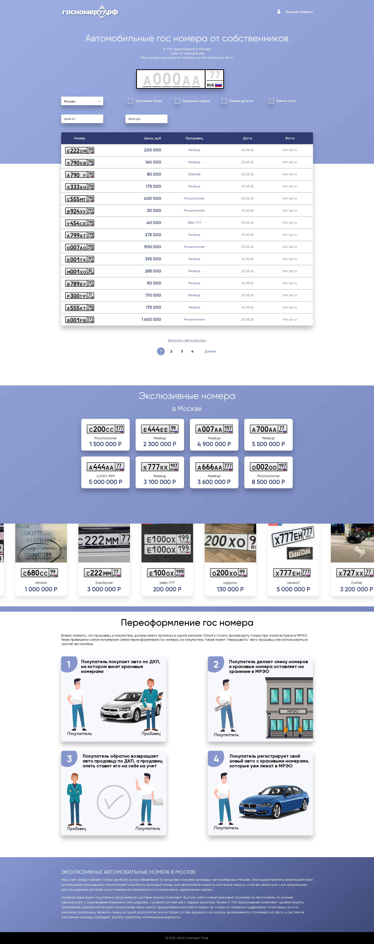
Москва (69, 101)
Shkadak (194, 174)
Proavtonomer (194, 198)
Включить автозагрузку (187, 340)
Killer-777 (194, 222)
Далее (210, 351)
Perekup (194, 150)
